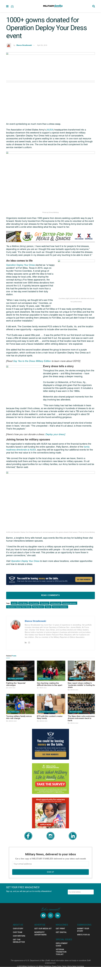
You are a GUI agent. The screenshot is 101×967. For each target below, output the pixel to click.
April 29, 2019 (42, 45)
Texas (48, 607)
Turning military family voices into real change (19, 717)
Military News (76, 712)
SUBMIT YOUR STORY (83, 929)
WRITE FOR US (83, 934)
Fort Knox (44, 603)
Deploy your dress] (55, 434)
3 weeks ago (73, 723)
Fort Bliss (23, 603)
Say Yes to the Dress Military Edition (32, 360)
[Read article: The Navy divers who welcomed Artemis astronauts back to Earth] (82, 704)
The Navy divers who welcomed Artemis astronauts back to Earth (81, 718)
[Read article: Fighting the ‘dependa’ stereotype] (20, 671)
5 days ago (11, 688)
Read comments (50, 595)
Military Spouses (15, 679)
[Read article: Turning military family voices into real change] (20, 704)
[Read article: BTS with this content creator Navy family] (51, 704)
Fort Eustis (34, 603)
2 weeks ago (73, 690)
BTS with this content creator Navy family (50, 717)
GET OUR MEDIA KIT (43, 928)
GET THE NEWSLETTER (19, 940)
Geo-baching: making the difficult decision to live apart (49, 684)
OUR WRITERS (19, 936)
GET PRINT (60, 928)
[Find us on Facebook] (43, 915)
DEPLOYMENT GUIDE (62, 944)
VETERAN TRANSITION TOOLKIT (61, 951)
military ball (55, 603)
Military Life (44, 679)
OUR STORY (18, 928)
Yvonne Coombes (60, 607)
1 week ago (42, 688)
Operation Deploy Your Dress (20, 264)
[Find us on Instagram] (50, 915)
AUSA (50, 129)
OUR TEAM (17, 932)
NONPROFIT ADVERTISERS (40, 933)
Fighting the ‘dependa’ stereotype (16, 684)
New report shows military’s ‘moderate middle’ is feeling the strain (81, 685)
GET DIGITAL (61, 932)
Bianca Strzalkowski (24, 45)
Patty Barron (38, 607)
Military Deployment (48, 712)
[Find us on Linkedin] (58, 915)
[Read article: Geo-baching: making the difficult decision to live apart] (51, 671)
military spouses (69, 603)
